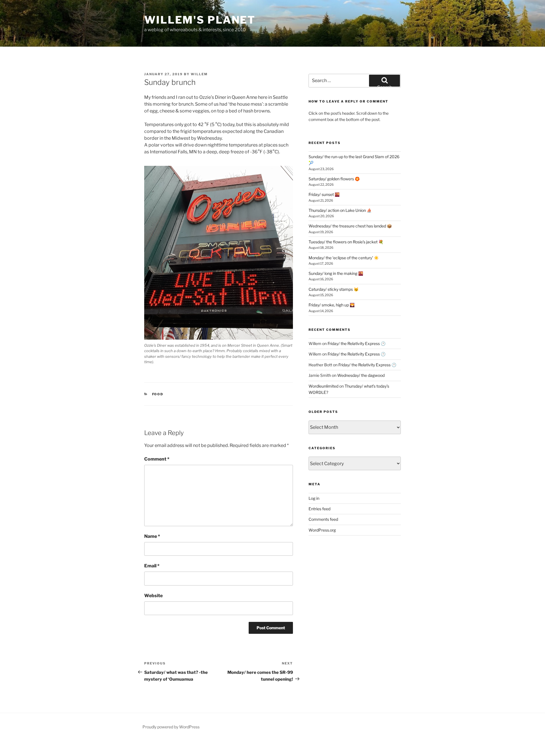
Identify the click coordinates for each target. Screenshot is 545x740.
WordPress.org (322, 530)
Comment (156, 459)
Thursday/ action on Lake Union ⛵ (340, 210)
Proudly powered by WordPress (171, 726)
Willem (199, 74)
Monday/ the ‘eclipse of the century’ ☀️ (344, 257)
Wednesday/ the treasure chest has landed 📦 (350, 225)
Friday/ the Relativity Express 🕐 (356, 343)
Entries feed (319, 508)
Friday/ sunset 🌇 (324, 194)
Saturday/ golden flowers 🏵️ (334, 178)
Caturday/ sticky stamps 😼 (334, 289)
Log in (314, 498)
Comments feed (323, 519)
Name (152, 536)
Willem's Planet (199, 20)
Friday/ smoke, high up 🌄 (332, 304)
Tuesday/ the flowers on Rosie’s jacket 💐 (346, 241)
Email (152, 565)
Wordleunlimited (323, 386)
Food (158, 394)
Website (153, 595)
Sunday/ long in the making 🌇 (336, 273)
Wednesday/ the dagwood (361, 375)
